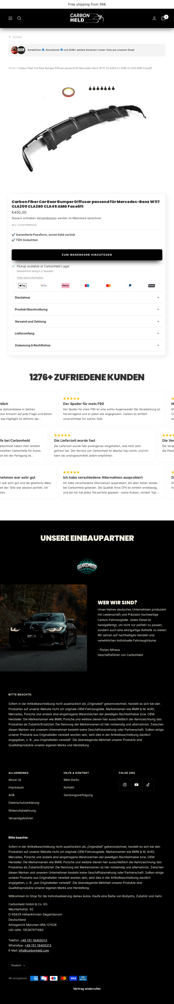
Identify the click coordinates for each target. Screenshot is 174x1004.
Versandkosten (47, 218)
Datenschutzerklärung (23, 802)
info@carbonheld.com (34, 950)
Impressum (16, 787)
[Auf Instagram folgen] (124, 785)
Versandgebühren (20, 818)
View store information (30, 277)
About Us (14, 779)
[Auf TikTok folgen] (148, 785)
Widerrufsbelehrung (22, 810)
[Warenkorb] (163, 18)
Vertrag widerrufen (87, 988)
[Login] (154, 18)
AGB (11, 795)
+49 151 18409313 (33, 940)
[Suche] (19, 18)
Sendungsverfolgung (78, 795)
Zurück (17, 37)
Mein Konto (71, 779)
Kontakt (69, 787)
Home (11, 68)
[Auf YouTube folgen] (136, 785)
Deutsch (16, 965)
